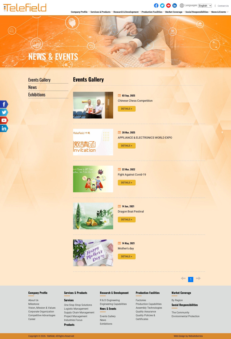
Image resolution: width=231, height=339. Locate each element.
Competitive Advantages (41, 315)
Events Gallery (39, 79)
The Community (180, 312)
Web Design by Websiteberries (188, 336)
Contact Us (223, 6)
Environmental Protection (186, 316)
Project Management (75, 316)
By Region (177, 300)
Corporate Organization (41, 311)
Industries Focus (73, 320)
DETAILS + (126, 108)
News (32, 87)
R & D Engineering (110, 300)
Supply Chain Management (79, 312)
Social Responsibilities (196, 12)
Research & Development (126, 12)
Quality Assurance (146, 311)
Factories (141, 300)
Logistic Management (76, 308)
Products (69, 324)
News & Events (218, 12)
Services (69, 300)
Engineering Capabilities (113, 304)
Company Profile (79, 12)
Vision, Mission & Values (41, 307)
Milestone (33, 304)
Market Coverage (173, 12)
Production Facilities (152, 12)
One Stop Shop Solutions (78, 304)
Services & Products (100, 12)
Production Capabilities (149, 304)
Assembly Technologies (149, 307)
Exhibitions (36, 94)
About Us (33, 300)
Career (31, 319)
